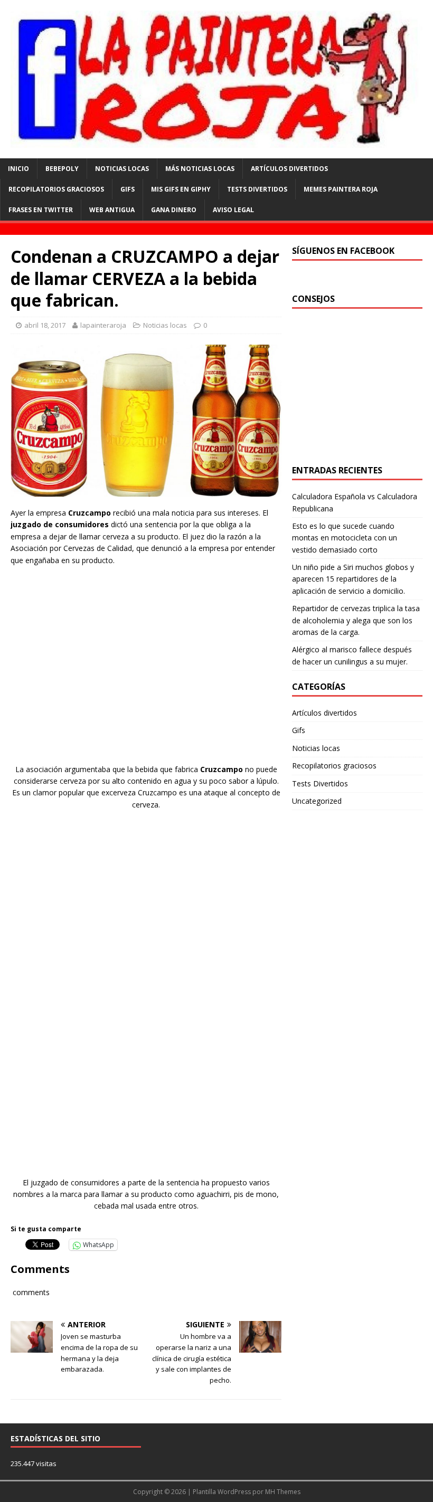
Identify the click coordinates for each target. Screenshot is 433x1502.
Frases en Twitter (40, 209)
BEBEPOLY (62, 168)
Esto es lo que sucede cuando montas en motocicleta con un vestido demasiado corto (344, 538)
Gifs (127, 189)
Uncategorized (317, 801)
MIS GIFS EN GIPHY (181, 189)
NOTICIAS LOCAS (122, 168)
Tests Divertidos (257, 189)
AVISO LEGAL (233, 209)
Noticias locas (165, 325)
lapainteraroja (103, 325)
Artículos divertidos (289, 168)
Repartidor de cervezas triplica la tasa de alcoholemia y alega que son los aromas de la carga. (356, 620)
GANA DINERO (173, 209)
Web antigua (112, 209)
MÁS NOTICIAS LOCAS (199, 168)
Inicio (18, 168)
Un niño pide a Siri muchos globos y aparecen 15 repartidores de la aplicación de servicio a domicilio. (353, 579)
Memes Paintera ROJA (341, 189)
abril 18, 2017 (44, 325)
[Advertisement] (146, 674)
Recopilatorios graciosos (56, 189)
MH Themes (282, 1491)
